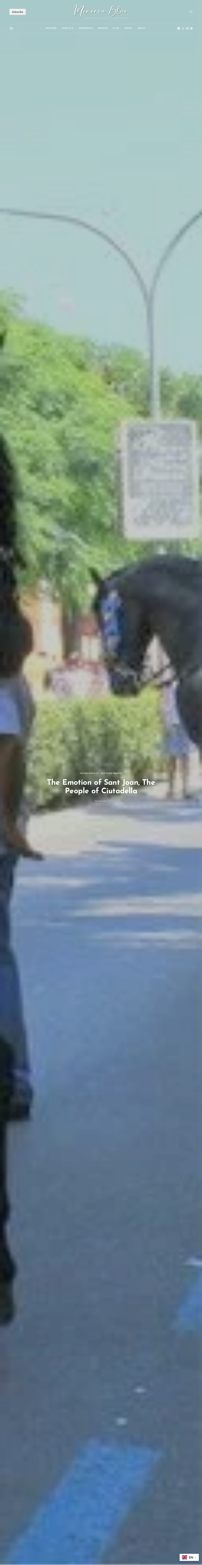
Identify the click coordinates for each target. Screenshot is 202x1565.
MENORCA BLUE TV (89, 773)
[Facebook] (178, 28)
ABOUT (141, 28)
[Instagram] (187, 28)
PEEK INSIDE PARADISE (111, 773)
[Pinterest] (191, 28)
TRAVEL (128, 28)
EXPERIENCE (85, 28)
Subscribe (17, 11)
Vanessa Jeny (101, 801)
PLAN (116, 28)
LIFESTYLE (67, 28)
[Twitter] (183, 28)
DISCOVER (51, 28)
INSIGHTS (103, 28)
